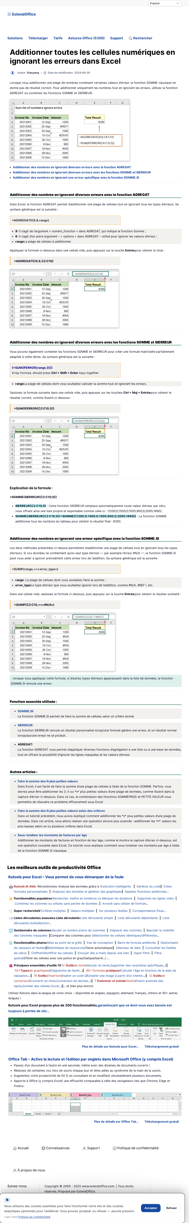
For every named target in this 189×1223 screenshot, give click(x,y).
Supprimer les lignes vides (155, 898)
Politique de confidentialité (138, 1148)
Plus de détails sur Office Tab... (116, 1121)
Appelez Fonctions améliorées (146, 891)
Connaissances (58, 1148)
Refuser (171, 1208)
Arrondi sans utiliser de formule (124, 903)
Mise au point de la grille (64, 942)
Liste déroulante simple (96, 918)
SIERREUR (25, 725)
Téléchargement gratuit (162, 1046)
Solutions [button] (15, 38)
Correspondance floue (148, 911)
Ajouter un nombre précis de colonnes (78, 930)
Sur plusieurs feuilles (113, 911)
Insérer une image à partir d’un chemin (116, 975)
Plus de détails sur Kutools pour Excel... (110, 1046)
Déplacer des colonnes (126, 930)
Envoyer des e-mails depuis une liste (103, 953)
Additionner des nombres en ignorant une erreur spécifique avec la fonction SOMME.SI (76, 177)
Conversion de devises (72, 981)
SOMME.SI (25, 711)
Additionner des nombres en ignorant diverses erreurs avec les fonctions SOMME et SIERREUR (82, 172)
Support (116, 38)
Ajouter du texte (98, 965)
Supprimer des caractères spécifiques (136, 965)
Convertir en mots (43, 981)
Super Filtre (142, 953)
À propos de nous (31, 1170)
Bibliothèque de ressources (66, 948)
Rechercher (142, 38)
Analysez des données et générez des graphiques (87, 891)
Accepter (151, 1208)
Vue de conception (100, 942)
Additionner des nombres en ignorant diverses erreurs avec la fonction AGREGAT (72, 167)
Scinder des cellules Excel (41, 986)
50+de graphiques (32, 970)
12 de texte (74, 965)
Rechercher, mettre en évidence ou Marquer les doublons (92, 898)
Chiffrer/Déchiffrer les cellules (52, 953)
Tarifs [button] (58, 38)
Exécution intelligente (116, 886)
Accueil (23, 1148)
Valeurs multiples (82, 911)
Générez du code (149, 886)
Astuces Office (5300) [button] (86, 38)
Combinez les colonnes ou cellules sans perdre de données (56, 903)
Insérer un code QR (75, 975)
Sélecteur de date (128, 948)
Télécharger (38, 38)
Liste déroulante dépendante (138, 918)
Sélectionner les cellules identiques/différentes (124, 935)
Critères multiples (53, 911)
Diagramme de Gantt (65, 970)
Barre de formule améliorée (137, 942)
